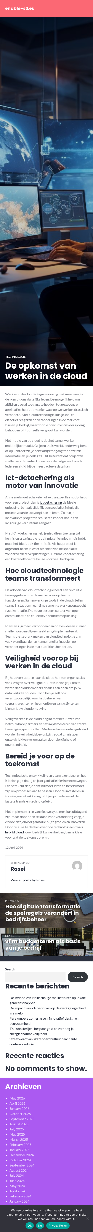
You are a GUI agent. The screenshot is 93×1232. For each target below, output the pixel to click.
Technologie (15, 356)
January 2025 (19, 1150)
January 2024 (19, 1201)
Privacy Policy (57, 1225)
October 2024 (20, 1160)
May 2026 (17, 1098)
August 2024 (19, 1170)
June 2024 (17, 1181)
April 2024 (17, 1191)
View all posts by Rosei (28, 880)
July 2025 (17, 1129)
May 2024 (17, 1186)
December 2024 (22, 1155)
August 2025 (19, 1124)
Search (10, 969)
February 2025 (20, 1144)
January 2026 (19, 1108)
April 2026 (17, 1103)
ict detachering (51, 502)
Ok (30, 1225)
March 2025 (19, 1139)
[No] (87, 1218)
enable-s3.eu (20, 8)
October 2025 (20, 1114)
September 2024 (22, 1165)
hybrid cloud (14, 832)
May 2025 (17, 1134)
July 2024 (17, 1175)
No (40, 1225)
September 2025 (22, 1119)
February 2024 (20, 1196)
